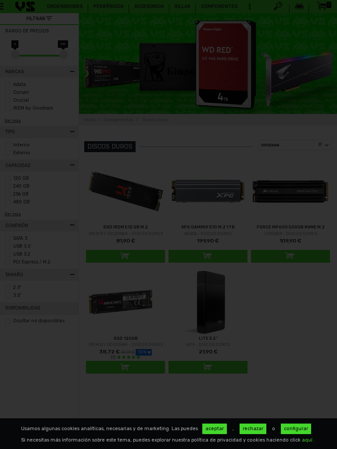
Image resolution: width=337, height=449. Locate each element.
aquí (308, 440)
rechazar (253, 428)
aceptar (214, 428)
